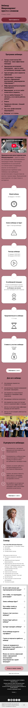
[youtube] (14, 700)
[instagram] (11, 700)
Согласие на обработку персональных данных (14, 684)
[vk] (19, 700)
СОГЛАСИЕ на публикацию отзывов (14, 689)
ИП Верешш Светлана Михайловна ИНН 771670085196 (14, 680)
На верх (13, 692)
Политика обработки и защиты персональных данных (14, 683)
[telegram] (17, 700)
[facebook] (9, 700)
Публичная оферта (14, 681)
